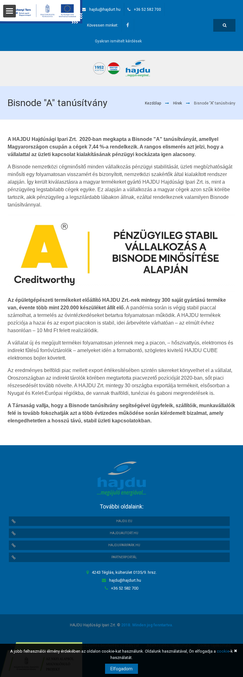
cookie (223, 651)
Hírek (177, 103)
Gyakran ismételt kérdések (118, 41)
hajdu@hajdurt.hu (105, 9)
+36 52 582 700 (147, 9)
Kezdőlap (153, 103)
